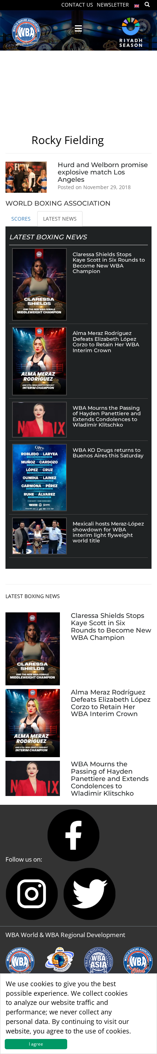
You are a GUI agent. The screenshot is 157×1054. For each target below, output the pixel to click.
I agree (36, 1044)
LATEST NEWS (60, 218)
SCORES (21, 218)
